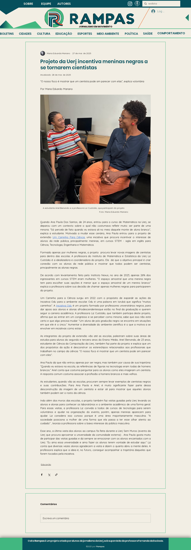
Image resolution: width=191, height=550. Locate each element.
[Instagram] (130, 4)
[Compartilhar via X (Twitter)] (49, 474)
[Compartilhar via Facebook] (41, 474)
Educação (46, 464)
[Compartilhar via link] (56, 474)
